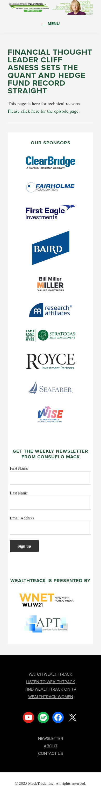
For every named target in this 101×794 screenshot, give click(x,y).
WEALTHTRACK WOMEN (50, 697)
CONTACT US (50, 753)
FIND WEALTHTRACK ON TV (50, 689)
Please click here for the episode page (43, 111)
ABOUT (50, 746)
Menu (54, 24)
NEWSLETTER (50, 738)
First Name (19, 468)
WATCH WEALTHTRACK (50, 674)
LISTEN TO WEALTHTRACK (50, 682)
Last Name (19, 492)
